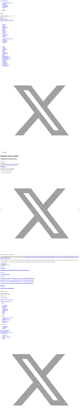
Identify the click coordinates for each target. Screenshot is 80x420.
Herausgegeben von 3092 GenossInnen (7, 299)
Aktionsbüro (5, 4)
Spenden (4, 328)
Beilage (4, 31)
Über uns (4, 36)
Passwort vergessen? (4, 19)
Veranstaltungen (5, 6)
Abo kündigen (5, 306)
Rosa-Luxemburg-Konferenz (8, 2)
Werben (4, 308)
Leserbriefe (4, 32)
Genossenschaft (5, 5)
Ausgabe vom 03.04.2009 (11, 165)
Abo (3, 9)
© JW (4, 335)
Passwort (2, 16)
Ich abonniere (2, 163)
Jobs (3, 314)
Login (2, 18)
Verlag (4, 33)
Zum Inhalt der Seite (3, 0)
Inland (4, 25)
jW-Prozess (4, 3)
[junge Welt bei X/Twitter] (40, 419)
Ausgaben (4, 24)
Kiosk (4, 312)
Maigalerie (4, 318)
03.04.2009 (5, 152)
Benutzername (2, 15)
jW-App (4, 313)
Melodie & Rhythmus (6, 319)
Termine (4, 35)
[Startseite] (7, 20)
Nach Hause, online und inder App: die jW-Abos (5, 331)
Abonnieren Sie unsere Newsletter (6, 332)
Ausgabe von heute (3, 297)
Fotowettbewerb (5, 321)
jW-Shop (4, 7)
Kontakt (4, 311)
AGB (4, 337)
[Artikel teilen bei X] (41, 148)
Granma (4, 322)
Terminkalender (5, 310)
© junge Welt (5, 334)
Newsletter (4, 307)
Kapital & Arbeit (5, 27)
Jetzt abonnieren (3, 263)
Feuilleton (4, 28)
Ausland (4, 26)
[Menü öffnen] (0, 22)
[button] (78, 210)
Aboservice (5, 305)
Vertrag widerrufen (3, 333)
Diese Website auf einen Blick (5, 301)
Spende (4, 10)
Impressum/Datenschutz (7, 336)
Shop (3, 320)
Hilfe (3, 338)
